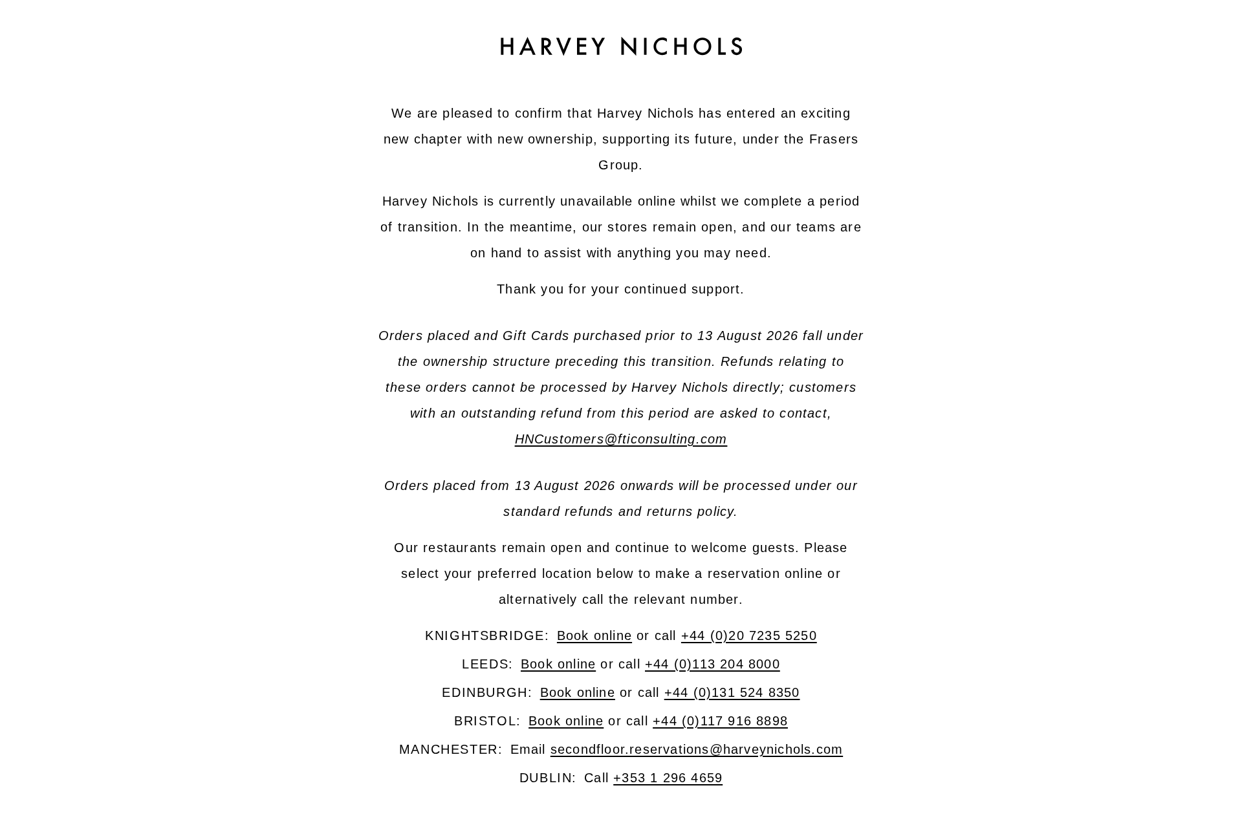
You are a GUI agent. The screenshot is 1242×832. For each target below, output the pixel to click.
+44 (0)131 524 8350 (732, 692)
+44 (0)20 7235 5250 (749, 635)
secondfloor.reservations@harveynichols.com (696, 749)
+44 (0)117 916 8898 (720, 721)
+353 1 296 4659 (668, 778)
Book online (594, 635)
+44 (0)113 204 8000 (712, 664)
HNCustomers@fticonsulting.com (621, 439)
